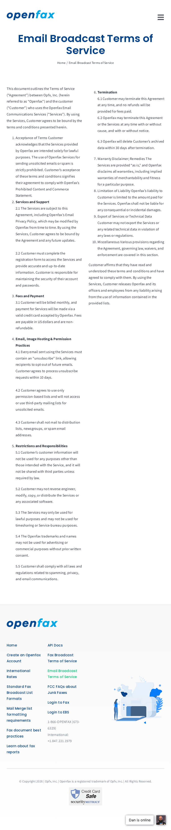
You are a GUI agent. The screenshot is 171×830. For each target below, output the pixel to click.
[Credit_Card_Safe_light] (85, 789)
